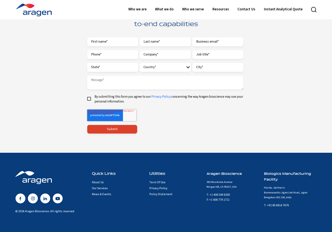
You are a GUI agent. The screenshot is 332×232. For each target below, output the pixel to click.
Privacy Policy (161, 96)
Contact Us (246, 9)
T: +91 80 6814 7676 (276, 205)
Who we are (137, 9)
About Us (98, 182)
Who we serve (193, 9)
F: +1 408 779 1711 (218, 200)
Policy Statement (161, 194)
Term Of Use (157, 182)
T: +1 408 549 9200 (218, 195)
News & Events (101, 194)
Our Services (100, 188)
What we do (164, 9)
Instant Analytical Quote (283, 9)
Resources (220, 9)
